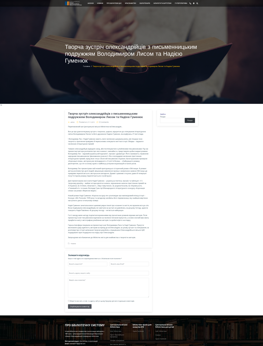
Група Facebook (138, 331)
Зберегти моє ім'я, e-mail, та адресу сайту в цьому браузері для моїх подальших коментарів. (102, 301)
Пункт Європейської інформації (117, 336)
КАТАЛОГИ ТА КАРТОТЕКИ (162, 3)
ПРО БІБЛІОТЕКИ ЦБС (114, 3)
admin (72, 122)
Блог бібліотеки (115, 331)
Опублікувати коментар (79, 306)
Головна (86, 66)
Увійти (163, 114)
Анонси (91, 3)
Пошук (163, 117)
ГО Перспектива (181, 3)
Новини (100, 3)
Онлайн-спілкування (117, 340)
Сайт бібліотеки (161, 331)
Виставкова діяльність (118, 344)
